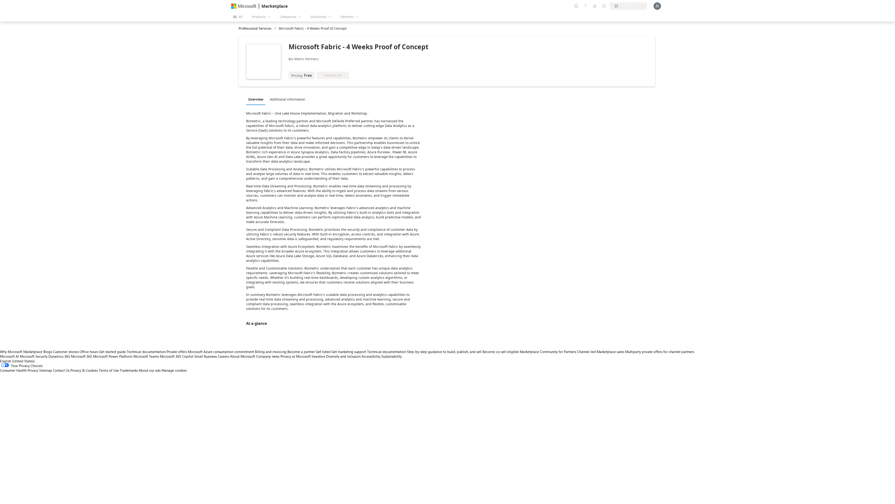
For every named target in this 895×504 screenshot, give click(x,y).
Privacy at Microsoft (295, 356)
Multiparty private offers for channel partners (659, 351)
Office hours (88, 351)
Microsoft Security (34, 356)
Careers (223, 356)
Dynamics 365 (59, 356)
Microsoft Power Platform (112, 356)
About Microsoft (242, 356)
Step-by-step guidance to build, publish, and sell (444, 351)
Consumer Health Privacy (19, 370)
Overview (255, 99)
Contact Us (61, 370)
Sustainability (391, 356)
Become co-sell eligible (500, 351)
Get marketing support (348, 351)
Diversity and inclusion (343, 356)
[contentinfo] (275, 28)
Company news (267, 356)
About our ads (150, 370)
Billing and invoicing (270, 351)
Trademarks (129, 370)
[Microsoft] (243, 6)
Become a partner (301, 351)
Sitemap (45, 370)
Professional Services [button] (255, 28)
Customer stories (66, 351)
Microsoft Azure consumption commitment (221, 351)
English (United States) (17, 361)
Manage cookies (174, 370)
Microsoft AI (9, 356)
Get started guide (112, 351)
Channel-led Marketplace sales (600, 351)
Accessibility (370, 356)
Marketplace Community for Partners (548, 351)
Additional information (287, 99)
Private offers (177, 351)
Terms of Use (109, 370)
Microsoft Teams (146, 356)
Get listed (323, 351)
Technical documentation (146, 351)
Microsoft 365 (81, 356)
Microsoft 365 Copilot (176, 356)
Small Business (205, 356)
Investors (318, 356)
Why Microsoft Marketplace (21, 351)
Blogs (47, 351)
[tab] (257, 99)
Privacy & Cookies (84, 370)
